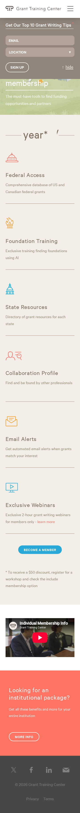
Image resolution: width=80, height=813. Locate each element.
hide (69, 66)
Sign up (17, 67)
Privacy (32, 798)
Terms (48, 798)
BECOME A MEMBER (40, 549)
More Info (24, 736)
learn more (46, 521)
